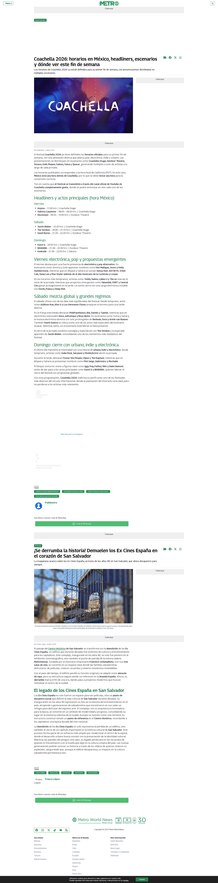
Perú (74, 870)
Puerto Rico (77, 874)
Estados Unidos (78, 859)
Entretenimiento (40, 848)
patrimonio (79, 773)
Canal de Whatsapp (83, 524)
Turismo (37, 855)
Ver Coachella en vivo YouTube (46, 496)
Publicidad (114, 855)
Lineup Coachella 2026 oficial (98, 491)
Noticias (37, 841)
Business (37, 852)
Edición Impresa (40, 859)
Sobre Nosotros (116, 841)
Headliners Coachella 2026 (73, 491)
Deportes (38, 845)
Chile (74, 848)
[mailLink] (164, 58)
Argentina (76, 841)
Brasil (74, 845)
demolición (54, 773)
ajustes (125, 880)
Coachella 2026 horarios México (47, 491)
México (75, 866)
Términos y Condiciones (119, 852)
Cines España (40, 773)
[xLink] (175, 58)
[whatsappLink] (180, 58)
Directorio (114, 845)
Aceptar (142, 879)
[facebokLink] (170, 58)
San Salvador (92, 773)
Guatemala (76, 863)
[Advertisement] (109, 39)
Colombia (76, 852)
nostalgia (66, 773)
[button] (9, 3)
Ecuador (75, 855)
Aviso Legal (115, 848)
